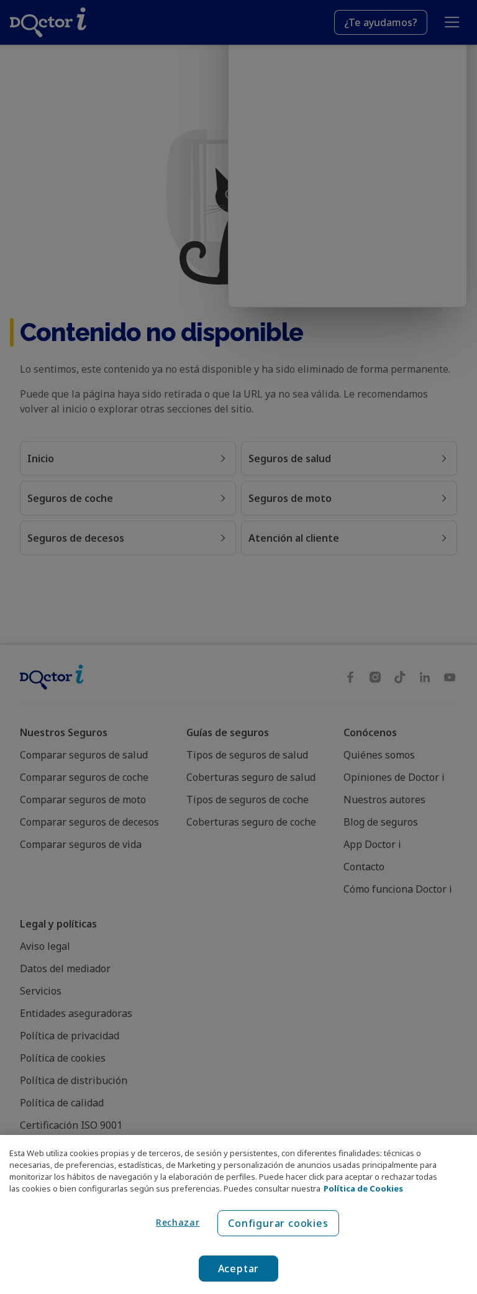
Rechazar (178, 1222)
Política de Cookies (363, 1188)
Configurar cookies (278, 1223)
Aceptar (239, 1268)
